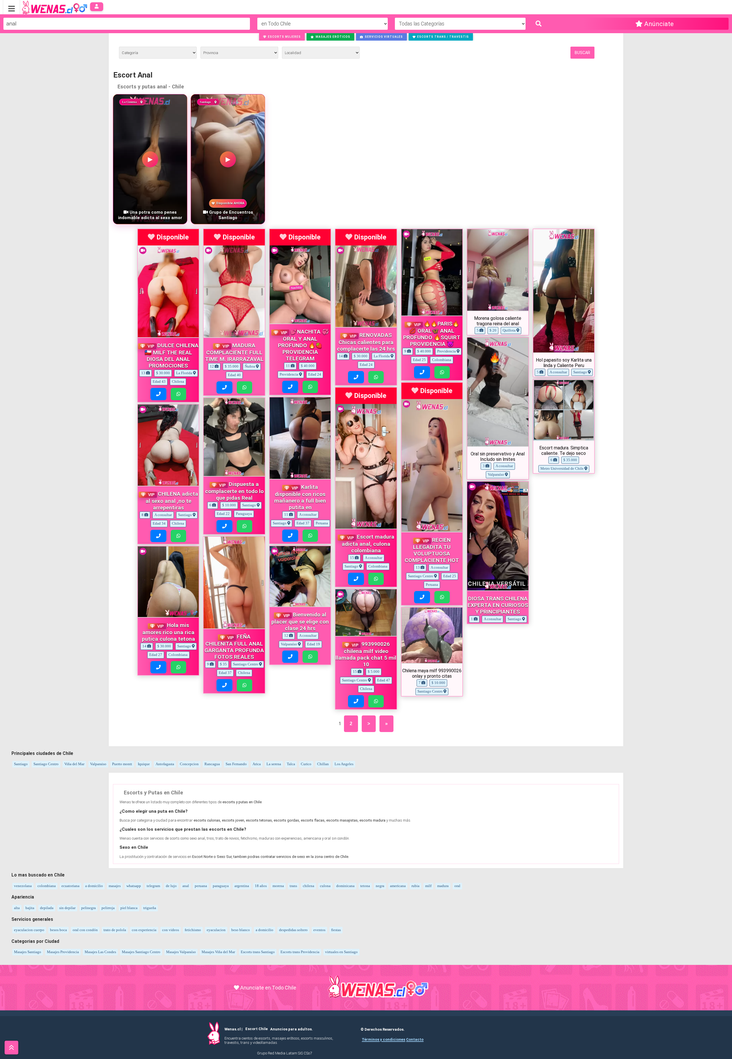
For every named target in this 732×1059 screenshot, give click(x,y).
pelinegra (88, 908)
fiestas (336, 930)
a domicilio (94, 886)
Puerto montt (122, 764)
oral (457, 886)
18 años (261, 886)
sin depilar (67, 908)
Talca (291, 764)
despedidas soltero (293, 930)
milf (428, 886)
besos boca (58, 930)
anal (185, 886)
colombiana (46, 886)
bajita (29, 908)
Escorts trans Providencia (300, 952)
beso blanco (240, 930)
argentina (241, 886)
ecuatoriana (70, 886)
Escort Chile (256, 1029)
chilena (308, 886)
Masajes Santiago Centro (141, 952)
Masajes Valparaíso (181, 952)
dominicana (345, 886)
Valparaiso (98, 764)
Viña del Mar (74, 764)
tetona (365, 886)
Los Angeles (344, 764)
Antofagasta (165, 764)
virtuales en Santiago (341, 952)
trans (293, 886)
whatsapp (133, 886)
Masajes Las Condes (100, 952)
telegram (153, 886)
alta (17, 908)
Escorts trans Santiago (258, 952)
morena (278, 886)
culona (325, 886)
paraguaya (221, 886)
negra (380, 886)
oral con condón (85, 930)
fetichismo (193, 930)
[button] (282, 37)
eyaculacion (216, 930)
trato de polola (115, 930)
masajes (115, 886)
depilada (46, 908)
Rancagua (212, 764)
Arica (256, 764)
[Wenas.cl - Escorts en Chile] (45, 7)
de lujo (171, 886)
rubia (415, 886)
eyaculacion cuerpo (29, 930)
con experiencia (144, 930)
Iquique (144, 764)
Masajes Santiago (27, 952)
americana (398, 886)
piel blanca (129, 908)
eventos (319, 930)
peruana (201, 886)
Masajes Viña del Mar (218, 952)
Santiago (21, 764)
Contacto (414, 1039)
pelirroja (108, 908)
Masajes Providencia (63, 952)
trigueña (149, 908)
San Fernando (236, 764)
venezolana (23, 886)
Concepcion (189, 764)
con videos (170, 930)
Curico (306, 764)
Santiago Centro (46, 764)
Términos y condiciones (383, 1039)
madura (443, 886)
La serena (273, 764)
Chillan (323, 764)
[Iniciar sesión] (97, 6)
